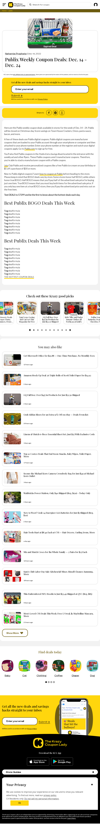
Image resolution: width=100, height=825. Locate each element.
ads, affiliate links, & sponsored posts (24, 74)
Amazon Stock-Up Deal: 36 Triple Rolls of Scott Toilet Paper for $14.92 (57, 375)
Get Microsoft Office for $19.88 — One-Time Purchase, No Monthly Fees (59, 355)
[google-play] (62, 761)
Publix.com (29, 148)
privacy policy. (50, 795)
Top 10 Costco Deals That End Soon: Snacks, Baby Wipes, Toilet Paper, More (57, 455)
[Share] (61, 112)
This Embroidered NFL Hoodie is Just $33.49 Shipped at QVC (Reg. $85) (58, 593)
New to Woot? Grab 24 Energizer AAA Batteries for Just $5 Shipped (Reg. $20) (58, 514)
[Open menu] (4, 4)
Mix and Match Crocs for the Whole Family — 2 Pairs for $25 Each (55, 552)
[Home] (17, 4)
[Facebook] (48, 112)
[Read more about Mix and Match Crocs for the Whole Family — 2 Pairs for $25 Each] (11, 556)
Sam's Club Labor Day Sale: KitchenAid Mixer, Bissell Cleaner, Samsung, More (58, 573)
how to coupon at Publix (51, 174)
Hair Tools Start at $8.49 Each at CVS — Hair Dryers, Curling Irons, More (59, 532)
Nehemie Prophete (16, 53)
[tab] (33, 330)
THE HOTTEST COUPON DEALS (19, 276)
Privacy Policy (43, 99)
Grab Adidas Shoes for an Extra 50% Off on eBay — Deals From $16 (56, 414)
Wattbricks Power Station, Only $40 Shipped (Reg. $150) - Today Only (57, 493)
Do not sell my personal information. (41, 798)
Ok (19, 803)
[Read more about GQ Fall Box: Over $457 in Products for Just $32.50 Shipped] (11, 399)
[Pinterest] (55, 112)
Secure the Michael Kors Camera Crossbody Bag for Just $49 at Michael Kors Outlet (59, 474)
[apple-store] (38, 761)
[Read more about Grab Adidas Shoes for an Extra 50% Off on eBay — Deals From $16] (11, 419)
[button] (93, 772)
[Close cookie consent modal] (92, 785)
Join (6, 165)
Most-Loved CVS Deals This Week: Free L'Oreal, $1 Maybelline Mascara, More (58, 614)
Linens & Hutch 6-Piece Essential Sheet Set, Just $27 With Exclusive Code (59, 434)
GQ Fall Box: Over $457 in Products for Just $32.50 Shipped (52, 395)
